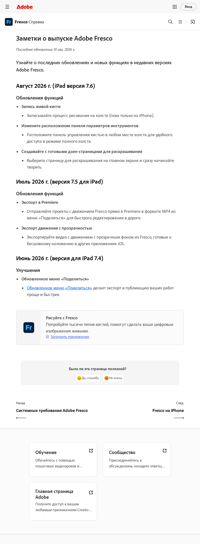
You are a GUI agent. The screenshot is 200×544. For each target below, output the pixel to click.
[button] (175, 7)
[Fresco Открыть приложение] (192, 21)
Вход (188, 7)
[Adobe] (25, 6)
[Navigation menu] (7, 6)
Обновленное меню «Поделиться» (59, 288)
